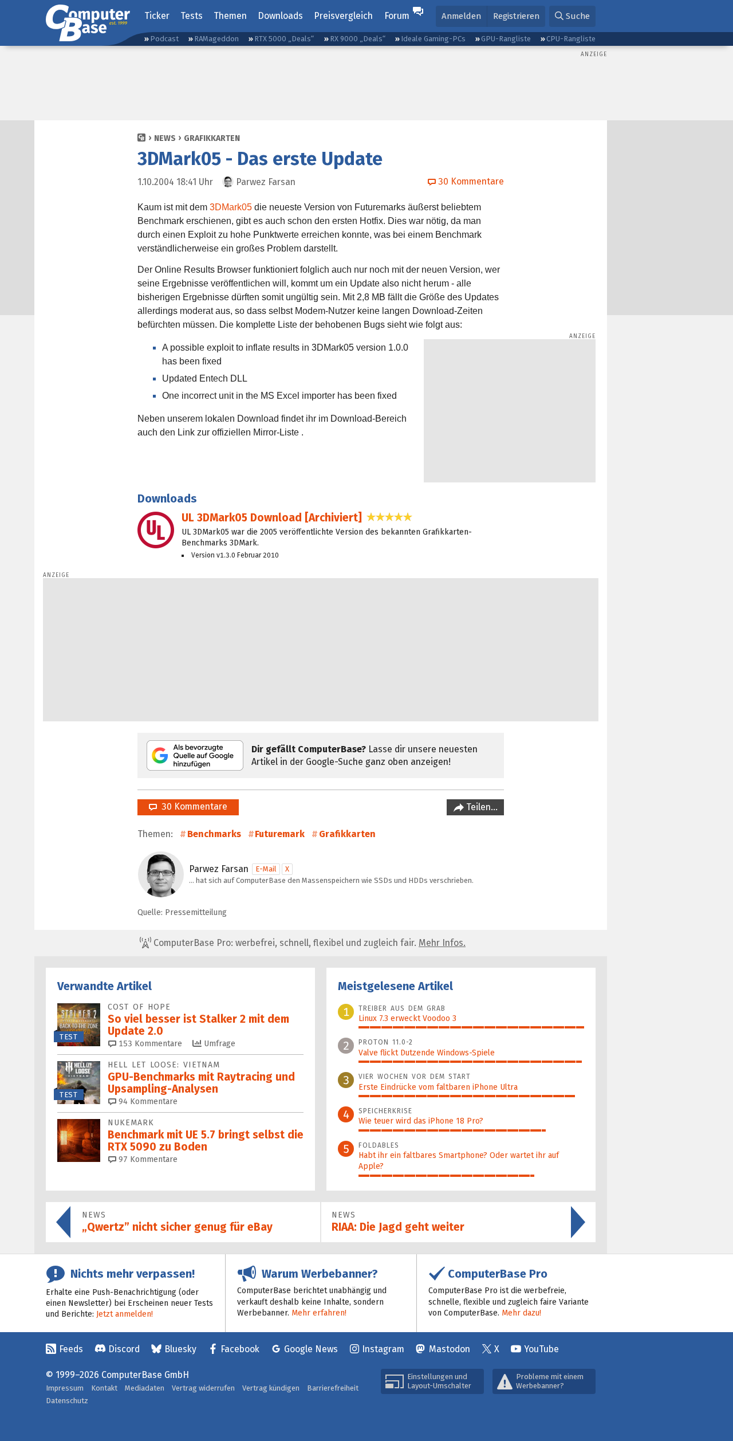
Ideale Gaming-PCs (433, 38)
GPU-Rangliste (506, 38)
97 (147, 1159)
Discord (124, 1349)
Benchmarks (214, 834)
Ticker (157, 15)
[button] (572, 16)
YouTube (541, 1349)
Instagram (383, 1349)
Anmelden (461, 16)
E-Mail (266, 869)
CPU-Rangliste (571, 38)
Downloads (280, 15)
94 (147, 1101)
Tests (191, 15)
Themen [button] (230, 15)
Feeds (71, 1349)
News (165, 138)
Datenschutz (67, 1400)
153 (149, 1044)
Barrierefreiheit (332, 1388)
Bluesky (180, 1349)
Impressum (65, 1388)
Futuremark (280, 834)
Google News (311, 1349)
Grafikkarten (212, 138)
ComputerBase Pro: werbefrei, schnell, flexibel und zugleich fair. (308, 942)
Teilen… (481, 807)
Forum (396, 15)
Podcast (164, 38)
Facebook (239, 1349)
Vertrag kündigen (270, 1388)
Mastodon (449, 1349)
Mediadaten (144, 1388)
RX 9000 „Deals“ (357, 38)
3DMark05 (231, 207)
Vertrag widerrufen (203, 1388)
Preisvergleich (343, 15)
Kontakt (104, 1388)
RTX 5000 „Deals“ (284, 38)
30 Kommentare (192, 806)
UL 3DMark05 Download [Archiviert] (272, 517)
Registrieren (516, 16)
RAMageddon (216, 38)
